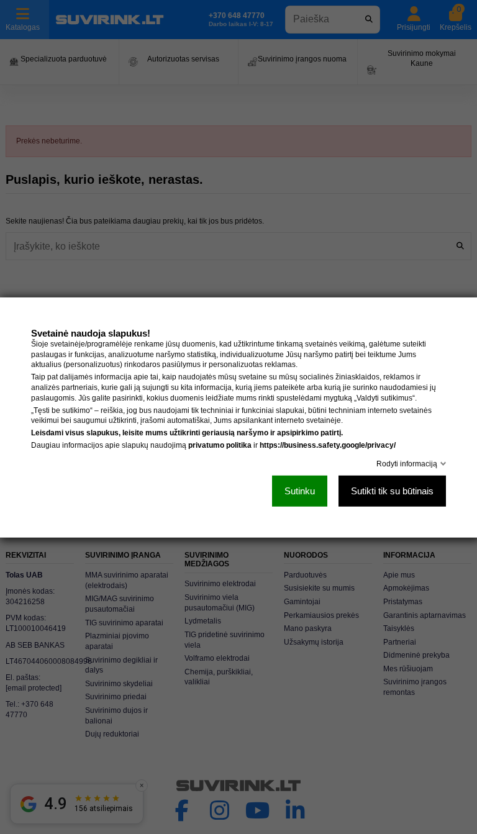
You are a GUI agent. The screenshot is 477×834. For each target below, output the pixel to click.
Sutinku (299, 490)
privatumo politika (220, 444)
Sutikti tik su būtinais (392, 490)
